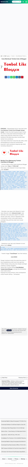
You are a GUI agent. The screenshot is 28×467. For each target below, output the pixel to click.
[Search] (19, 2)
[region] (14, 43)
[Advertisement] (14, 18)
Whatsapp (9, 330)
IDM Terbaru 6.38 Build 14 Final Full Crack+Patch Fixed (14, 448)
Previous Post (22, 377)
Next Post (4, 377)
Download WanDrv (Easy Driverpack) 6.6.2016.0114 (13, 441)
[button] (26, 1)
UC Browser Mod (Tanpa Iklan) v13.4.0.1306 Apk (12, 428)
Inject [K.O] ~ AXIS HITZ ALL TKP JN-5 (10, 434)
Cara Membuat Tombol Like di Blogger (14, 59)
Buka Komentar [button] (14, 388)
